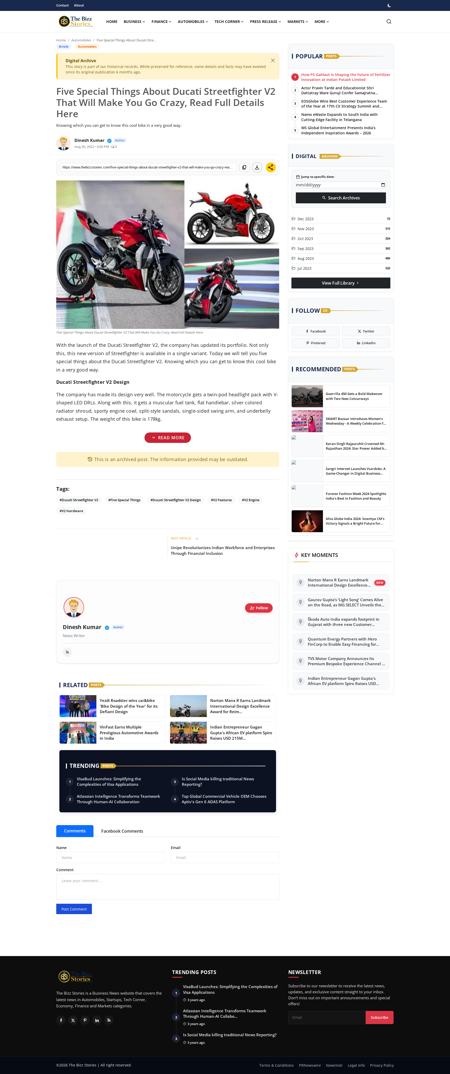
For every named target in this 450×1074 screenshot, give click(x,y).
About (79, 5)
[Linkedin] (97, 1020)
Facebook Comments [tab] (122, 831)
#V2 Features (221, 500)
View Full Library (341, 283)
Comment (65, 869)
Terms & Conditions (276, 1065)
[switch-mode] (390, 5)
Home (111, 21)
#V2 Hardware (71, 510)
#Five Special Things (124, 500)
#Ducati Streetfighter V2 (79, 500)
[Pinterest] (85, 1020)
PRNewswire (310, 1065)
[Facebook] (61, 1020)
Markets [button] (296, 21)
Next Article (181, 538)
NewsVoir (334, 1065)
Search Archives (341, 198)
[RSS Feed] (67, 652)
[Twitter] (73, 1020)
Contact (62, 5)
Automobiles (81, 40)
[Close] (273, 60)
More (320, 21)
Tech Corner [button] (227, 21)
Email (175, 847)
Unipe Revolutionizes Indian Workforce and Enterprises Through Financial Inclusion (223, 550)
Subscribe (379, 1017)
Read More (168, 437)
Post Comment (74, 909)
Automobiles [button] (191, 21)
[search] (389, 21)
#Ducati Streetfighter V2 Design (176, 500)
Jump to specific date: (315, 177)
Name (61, 847)
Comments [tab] (75, 831)
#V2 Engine (250, 500)
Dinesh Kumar (82, 627)
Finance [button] (160, 21)
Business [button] (132, 21)
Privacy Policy (382, 1065)
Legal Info (356, 1065)
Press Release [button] (263, 21)
